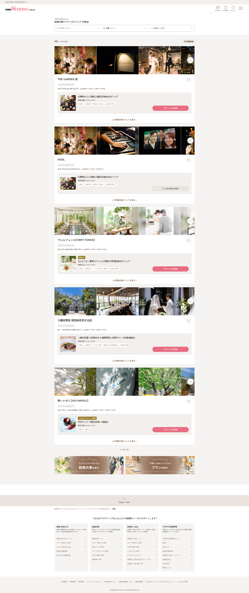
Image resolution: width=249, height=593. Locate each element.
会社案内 (64, 582)
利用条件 (81, 582)
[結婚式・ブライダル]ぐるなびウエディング (69, 509)
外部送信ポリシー (110, 582)
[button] (124, 103)
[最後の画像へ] (190, 60)
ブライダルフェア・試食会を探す (98, 509)
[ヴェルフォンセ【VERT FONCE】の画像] (124, 221)
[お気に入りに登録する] (188, 80)
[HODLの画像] (124, 141)
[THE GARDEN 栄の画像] (124, 60)
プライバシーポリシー (94, 582)
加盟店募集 (139, 582)
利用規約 (73, 582)
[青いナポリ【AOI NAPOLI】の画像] (124, 382)
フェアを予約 (172, 108)
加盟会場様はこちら (126, 582)
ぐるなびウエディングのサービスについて (160, 582)
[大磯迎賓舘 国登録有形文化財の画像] (124, 301)
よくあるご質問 (182, 582)
